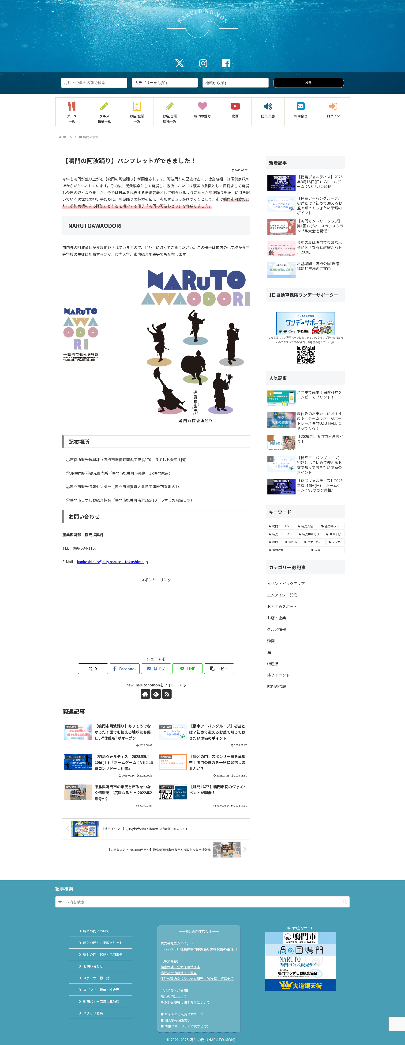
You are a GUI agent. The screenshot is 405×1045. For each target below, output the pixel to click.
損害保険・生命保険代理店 (180, 967)
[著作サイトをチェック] (145, 694)
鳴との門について (96, 931)
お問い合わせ (93, 966)
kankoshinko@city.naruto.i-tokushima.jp (112, 561)
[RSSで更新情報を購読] (167, 694)
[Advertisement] (156, 616)
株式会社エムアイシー (177, 943)
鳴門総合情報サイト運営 (179, 972)
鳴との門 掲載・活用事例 (103, 954)
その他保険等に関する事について (185, 1002)
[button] (219, 668)
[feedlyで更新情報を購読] (156, 694)
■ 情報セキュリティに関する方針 (185, 1026)
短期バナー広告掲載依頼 (101, 1001)
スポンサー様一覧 (96, 978)
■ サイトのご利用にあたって (182, 1014)
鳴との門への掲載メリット (103, 942)
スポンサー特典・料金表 (101, 989)
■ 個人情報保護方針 (176, 1020)
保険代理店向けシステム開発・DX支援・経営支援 (197, 978)
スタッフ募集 (93, 1013)
